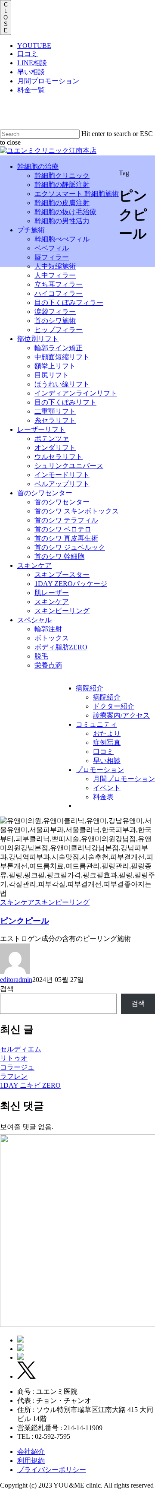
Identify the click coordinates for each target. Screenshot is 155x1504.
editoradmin (16, 979)
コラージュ (17, 1067)
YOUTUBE (34, 45)
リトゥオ (14, 1058)
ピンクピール (24, 920)
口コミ (27, 53)
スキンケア (17, 902)
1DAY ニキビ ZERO (30, 1085)
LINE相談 (32, 62)
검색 (7, 988)
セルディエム (20, 1049)
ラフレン (14, 1076)
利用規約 (31, 1460)
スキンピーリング (62, 902)
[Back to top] (2, 1500)
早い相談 (31, 72)
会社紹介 (31, 1451)
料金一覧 (31, 90)
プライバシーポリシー (51, 1469)
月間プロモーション (48, 81)
